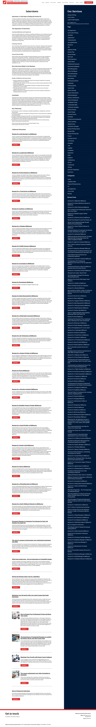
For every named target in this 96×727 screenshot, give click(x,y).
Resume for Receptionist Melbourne (22, 282)
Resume (70, 193)
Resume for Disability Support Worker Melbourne (26, 405)
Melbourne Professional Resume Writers (13, 724)
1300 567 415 (89, 2)
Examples (70, 143)
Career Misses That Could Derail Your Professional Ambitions (77, 255)
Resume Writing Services (74, 184)
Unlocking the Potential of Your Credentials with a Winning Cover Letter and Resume (79, 319)
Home (43, 2)
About (77, 2)
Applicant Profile (72, 49)
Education (70, 44)
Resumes (47, 2)
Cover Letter (71, 191)
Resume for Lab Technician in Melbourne (24, 336)
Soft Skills (70, 116)
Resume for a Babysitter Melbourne (77, 201)
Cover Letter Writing (73, 32)
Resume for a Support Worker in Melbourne (25, 353)
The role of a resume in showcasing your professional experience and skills (31, 541)
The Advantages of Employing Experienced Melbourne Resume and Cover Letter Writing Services (79, 501)
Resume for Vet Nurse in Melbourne (77, 378)
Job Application (72, 30)
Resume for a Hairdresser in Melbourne (78, 504)
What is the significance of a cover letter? (79, 327)
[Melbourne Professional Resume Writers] (15, 3)
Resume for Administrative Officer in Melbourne (77, 401)
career (26, 643)
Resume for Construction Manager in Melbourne (77, 542)
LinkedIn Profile (72, 181)
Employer (70, 157)
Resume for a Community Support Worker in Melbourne (79, 462)
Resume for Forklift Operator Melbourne (24, 246)
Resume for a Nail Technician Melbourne (78, 207)
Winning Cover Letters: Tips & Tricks (77, 273)
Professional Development (74, 119)
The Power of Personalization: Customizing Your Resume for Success (79, 452)
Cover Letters (53, 2)
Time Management (72, 68)
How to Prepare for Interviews (21, 691)
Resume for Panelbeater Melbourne (77, 390)
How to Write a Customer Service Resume (78, 507)
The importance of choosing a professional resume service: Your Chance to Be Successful (80, 384)
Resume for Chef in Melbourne (21, 466)
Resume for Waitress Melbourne (76, 396)
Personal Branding (72, 73)
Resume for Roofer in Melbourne (76, 381)
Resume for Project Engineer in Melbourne (24, 172)
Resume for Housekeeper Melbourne (77, 417)
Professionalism (72, 85)
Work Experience (72, 59)
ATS (69, 47)
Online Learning (72, 90)
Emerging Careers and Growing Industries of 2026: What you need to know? (79, 351)
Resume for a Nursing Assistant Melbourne (25, 389)
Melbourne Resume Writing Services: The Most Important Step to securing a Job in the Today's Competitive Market (80, 238)
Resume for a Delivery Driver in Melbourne (79, 217)
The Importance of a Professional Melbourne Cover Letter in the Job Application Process (80, 262)
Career (69, 179)
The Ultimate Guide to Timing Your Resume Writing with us (79, 527)
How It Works (65, 2)
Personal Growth (72, 114)
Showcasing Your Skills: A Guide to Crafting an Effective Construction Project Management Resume (80, 292)
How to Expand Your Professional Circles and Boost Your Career (35, 615)
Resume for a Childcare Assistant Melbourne (79, 438)
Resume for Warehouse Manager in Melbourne (80, 554)
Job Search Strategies (73, 107)
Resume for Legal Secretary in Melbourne (24, 134)
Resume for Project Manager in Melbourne (78, 325)
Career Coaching (72, 121)
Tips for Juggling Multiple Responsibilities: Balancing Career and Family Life (79, 313)
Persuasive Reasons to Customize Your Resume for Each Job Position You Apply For (30, 522)
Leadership (70, 83)
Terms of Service (27, 724)
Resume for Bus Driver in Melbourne (77, 296)
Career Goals (71, 88)
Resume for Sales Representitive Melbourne (25, 296)
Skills (69, 155)
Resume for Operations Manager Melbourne (79, 248)
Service (69, 162)
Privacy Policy (33, 724)
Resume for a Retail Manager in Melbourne (79, 556)
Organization (71, 37)
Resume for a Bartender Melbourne (77, 234)
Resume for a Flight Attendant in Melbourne (79, 369)
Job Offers (70, 35)
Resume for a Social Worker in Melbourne (24, 425)
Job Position (71, 140)
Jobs (69, 145)
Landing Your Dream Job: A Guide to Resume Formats (79, 431)
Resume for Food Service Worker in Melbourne (80, 371)
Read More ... (16, 144)
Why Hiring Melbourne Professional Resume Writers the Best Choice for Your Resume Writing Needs (79, 495)
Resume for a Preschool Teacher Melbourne (79, 537)
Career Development (73, 100)
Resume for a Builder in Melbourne (77, 283)
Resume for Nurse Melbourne (20, 370)
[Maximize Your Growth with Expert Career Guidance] (16, 661)
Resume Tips (71, 52)
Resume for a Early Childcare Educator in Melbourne (27, 504)
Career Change (71, 112)
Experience (70, 152)
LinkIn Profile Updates (73, 19)
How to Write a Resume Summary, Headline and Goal (79, 245)
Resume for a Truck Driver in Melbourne (24, 191)
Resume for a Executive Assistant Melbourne (79, 258)
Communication (72, 40)
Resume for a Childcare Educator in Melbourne (80, 558)
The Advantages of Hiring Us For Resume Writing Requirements (78, 276)
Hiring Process (71, 124)
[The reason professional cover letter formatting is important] (16, 677)
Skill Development (72, 95)
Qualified (70, 148)
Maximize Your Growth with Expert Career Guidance (36, 657)
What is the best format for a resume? (78, 285)
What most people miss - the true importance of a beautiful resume (32, 559)
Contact (81, 2)
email (71, 22)
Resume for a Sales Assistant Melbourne (78, 531)
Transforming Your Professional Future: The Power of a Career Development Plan (79, 365)
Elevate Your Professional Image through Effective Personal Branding (78, 223)
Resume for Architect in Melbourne (77, 332)
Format (69, 136)
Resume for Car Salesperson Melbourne (78, 520)
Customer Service (72, 138)
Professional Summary (73, 64)
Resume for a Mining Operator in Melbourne (79, 468)
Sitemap (38, 724)
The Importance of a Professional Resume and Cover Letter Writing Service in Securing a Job (80, 251)
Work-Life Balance (72, 71)
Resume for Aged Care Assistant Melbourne (79, 242)
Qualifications (71, 160)
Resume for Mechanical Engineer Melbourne (79, 414)
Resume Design (72, 54)
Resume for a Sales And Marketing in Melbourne (77, 486)
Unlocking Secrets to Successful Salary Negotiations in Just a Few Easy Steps (78, 435)
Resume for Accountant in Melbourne (23, 263)
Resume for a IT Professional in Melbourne (79, 339)
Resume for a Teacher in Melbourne (77, 337)
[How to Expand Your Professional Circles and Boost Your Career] (16, 618)
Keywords (70, 56)
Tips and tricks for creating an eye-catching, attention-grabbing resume (80, 393)
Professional (71, 164)
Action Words (71, 61)
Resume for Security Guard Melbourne (77, 342)
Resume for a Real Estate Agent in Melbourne (79, 522)
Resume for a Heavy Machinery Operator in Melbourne (79, 204)
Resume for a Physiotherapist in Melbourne (25, 484)
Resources (71, 2)
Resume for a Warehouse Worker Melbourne (79, 270)
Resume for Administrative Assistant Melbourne (77, 546)
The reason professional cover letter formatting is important (35, 674)
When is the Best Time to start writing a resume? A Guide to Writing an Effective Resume (78, 511)
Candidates (70, 150)
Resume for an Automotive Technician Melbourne (78, 534)
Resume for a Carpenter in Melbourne (77, 376)
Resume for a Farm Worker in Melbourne (78, 357)
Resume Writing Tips (73, 133)
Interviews (70, 172)
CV (68, 186)
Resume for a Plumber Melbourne (22, 226)
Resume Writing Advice (74, 128)
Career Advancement (73, 92)
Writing (70, 167)
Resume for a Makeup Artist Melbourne (78, 355)
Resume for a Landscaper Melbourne (23, 153)
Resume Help (71, 131)
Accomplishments (72, 42)
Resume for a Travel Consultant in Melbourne (79, 374)
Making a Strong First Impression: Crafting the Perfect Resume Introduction (80, 477)
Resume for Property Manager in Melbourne (79, 444)
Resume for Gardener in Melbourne (22, 209)
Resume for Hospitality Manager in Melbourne (80, 539)
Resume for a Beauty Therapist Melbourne (79, 449)
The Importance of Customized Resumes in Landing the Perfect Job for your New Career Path (35, 637)
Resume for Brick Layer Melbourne (77, 412)
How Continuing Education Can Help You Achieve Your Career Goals (78, 427)
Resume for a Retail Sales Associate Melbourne (26, 316)
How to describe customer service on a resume (78, 347)
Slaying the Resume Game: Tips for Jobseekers (26, 576)
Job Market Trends (72, 102)
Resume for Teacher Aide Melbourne (23, 445)
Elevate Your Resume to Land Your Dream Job (79, 220)
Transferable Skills (72, 104)
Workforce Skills (72, 76)
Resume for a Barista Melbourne (76, 288)
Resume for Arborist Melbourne (76, 407)
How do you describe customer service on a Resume (79, 550)
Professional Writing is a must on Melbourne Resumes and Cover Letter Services (79, 267)
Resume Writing (72, 15)
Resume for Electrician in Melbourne (77, 323)
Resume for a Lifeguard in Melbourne (77, 387)
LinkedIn (59, 2)
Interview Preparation (73, 169)
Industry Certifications (73, 97)
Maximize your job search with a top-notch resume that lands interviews (30, 596)
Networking (71, 78)
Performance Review (73, 80)
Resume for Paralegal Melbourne (76, 398)
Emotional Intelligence (73, 66)
